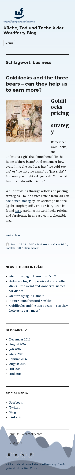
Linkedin (15, 417)
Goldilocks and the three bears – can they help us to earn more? (37, 84)
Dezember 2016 (19, 339)
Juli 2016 (15, 349)
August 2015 (17, 364)
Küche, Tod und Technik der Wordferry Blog (33, 30)
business (55, 244)
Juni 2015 (15, 373)
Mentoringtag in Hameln (26, 296)
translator (11, 248)
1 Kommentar (31, 248)
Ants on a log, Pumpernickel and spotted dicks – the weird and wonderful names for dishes (37, 286)
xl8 (19, 248)
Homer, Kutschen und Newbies (30, 300)
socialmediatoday (18, 201)
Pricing (65, 244)
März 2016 (16, 354)
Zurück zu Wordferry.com (24, 434)
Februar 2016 (18, 359)
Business (42, 244)
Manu (14, 244)
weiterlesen (14, 235)
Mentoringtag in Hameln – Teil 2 (32, 276)
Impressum (14, 442)
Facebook (15, 402)
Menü (9, 43)
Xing (12, 412)
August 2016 (17, 344)
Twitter (14, 407)
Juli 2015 (15, 369)
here (18, 210)
